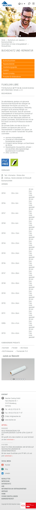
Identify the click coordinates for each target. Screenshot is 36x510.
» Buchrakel (5, 348)
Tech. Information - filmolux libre (14, 175)
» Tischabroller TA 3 (22, 351)
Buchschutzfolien (9, 61)
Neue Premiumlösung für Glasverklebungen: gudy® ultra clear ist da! (17, 432)
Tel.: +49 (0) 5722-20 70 (12, 409)
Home (4, 494)
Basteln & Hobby (9, 73)
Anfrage (5, 491)
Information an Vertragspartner (14, 489)
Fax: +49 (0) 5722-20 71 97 (13, 413)
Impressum (5, 481)
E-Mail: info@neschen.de (12, 416)
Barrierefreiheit (8, 499)
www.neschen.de (10, 420)
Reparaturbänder (8, 64)
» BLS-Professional (7, 351)
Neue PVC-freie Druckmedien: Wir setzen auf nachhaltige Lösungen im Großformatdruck (18, 449)
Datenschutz (6, 484)
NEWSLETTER (6, 479)
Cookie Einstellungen (10, 496)
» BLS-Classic (24, 348)
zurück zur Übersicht (11, 356)
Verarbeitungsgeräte (10, 67)
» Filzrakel (14, 348)
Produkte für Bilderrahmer (12, 77)
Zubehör (6, 70)
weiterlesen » (11, 439)
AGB (3, 486)
